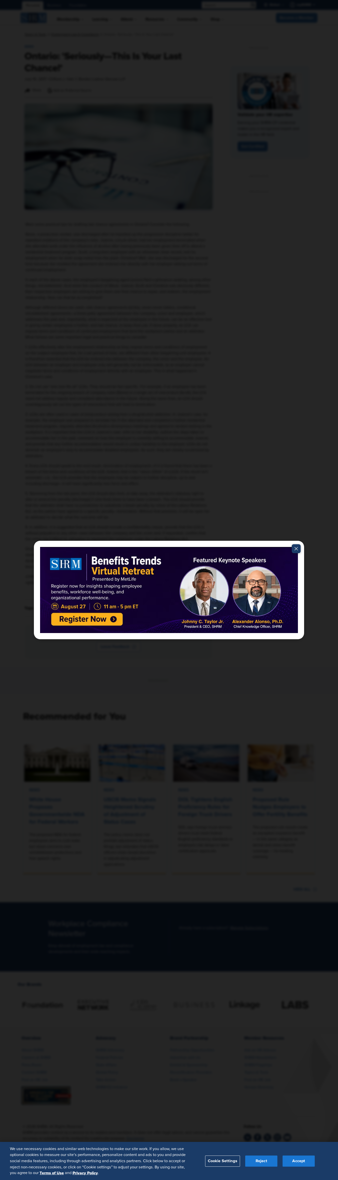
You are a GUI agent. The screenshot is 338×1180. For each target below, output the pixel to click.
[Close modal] (296, 548)
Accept (298, 1161)
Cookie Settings (222, 1161)
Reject (261, 1161)
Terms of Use (52, 1172)
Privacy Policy (85, 1172)
